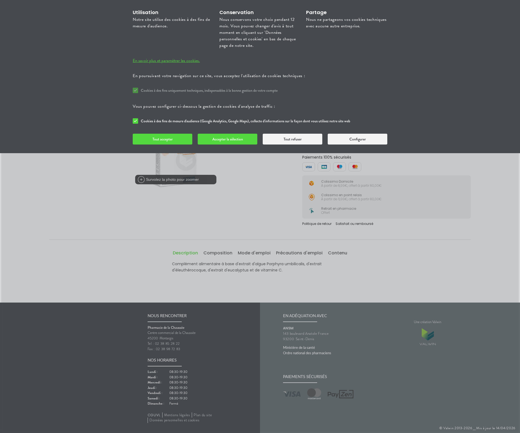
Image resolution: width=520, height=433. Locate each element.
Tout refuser (293, 139)
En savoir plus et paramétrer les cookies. (166, 60)
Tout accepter (162, 139)
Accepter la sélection (227, 139)
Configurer (357, 139)
